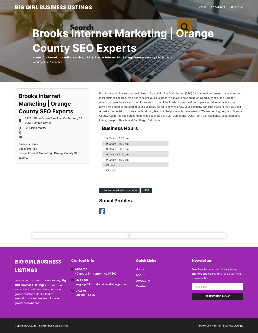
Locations (218, 7)
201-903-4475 (85, 295)
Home (202, 7)
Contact (142, 286)
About (140, 275)
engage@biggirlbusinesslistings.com (101, 284)
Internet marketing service (64, 57)
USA (87, 57)
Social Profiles (28, 148)
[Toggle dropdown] (242, 7)
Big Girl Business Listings (53, 7)
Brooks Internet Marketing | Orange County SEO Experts (49, 155)
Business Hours (28, 144)
